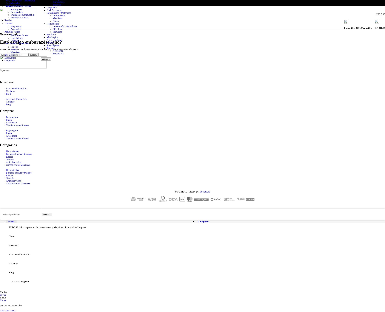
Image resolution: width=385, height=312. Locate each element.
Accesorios (58, 51)
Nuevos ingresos (54, 40)
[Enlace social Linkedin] (380, 3)
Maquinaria (58, 53)
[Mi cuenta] (367, 14)
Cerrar (3, 295)
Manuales (57, 32)
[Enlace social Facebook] (369, 3)
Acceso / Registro (20, 281)
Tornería (51, 48)
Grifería (14, 47)
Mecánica (51, 34)
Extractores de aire (19, 35)
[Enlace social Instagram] (373, 3)
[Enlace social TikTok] (383, 3)
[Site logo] (18, 19)
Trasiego (57, 4)
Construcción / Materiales (59, 13)
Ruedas (50, 42)
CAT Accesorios (54, 10)
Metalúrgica (52, 37)
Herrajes (14, 40)
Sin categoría (53, 45)
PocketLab (205, 191)
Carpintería (52, 7)
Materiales (57, 18)
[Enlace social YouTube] (376, 3)
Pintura (56, 21)
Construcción (59, 15)
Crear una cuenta (8, 310)
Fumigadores (17, 38)
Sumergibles (58, 2)
